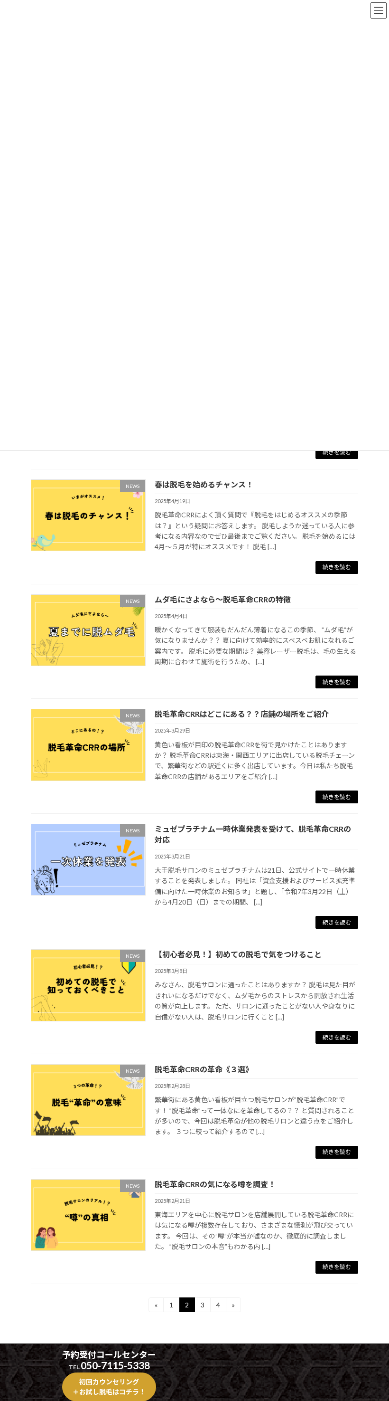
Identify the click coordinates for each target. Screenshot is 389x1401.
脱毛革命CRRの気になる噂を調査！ (215, 1184)
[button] (109, 1386)
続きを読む (337, 452)
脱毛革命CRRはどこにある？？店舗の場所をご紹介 (242, 713)
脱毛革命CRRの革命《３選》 (204, 1069)
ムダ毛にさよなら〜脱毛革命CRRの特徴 (223, 599)
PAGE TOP (371, 1349)
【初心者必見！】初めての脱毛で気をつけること (238, 954)
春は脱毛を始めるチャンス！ (204, 484)
